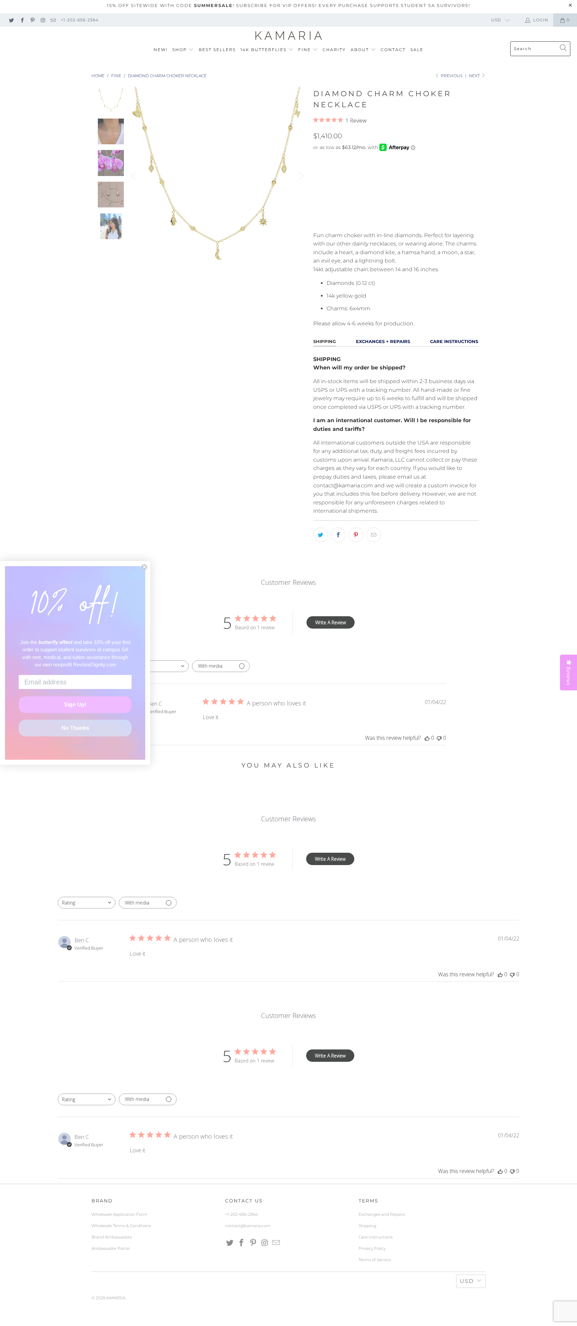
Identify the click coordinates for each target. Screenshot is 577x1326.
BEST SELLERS (217, 49)
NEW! (161, 49)
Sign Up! (75, 704)
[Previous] (134, 176)
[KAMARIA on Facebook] (21, 19)
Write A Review (330, 622)
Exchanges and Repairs (382, 1214)
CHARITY (334, 49)
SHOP (180, 49)
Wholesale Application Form (119, 1214)
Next (475, 75)
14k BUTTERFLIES (264, 49)
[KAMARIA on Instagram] (42, 19)
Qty (318, 172)
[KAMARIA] (288, 35)
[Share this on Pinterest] (356, 534)
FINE (305, 49)
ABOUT (361, 49)
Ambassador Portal (110, 1248)
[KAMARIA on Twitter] (11, 19)
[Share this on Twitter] (320, 534)
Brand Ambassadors (111, 1236)
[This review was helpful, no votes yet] (427, 737)
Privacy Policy (372, 1248)
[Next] (300, 176)
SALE (416, 49)
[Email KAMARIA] (53, 19)
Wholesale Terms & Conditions (121, 1225)
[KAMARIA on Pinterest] (32, 19)
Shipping (367, 1225)
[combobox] (160, 666)
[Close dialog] (144, 567)
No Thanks (75, 728)
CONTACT (393, 49)
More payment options (436, 221)
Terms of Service (375, 1259)
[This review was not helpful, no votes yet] (439, 737)
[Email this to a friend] (373, 534)
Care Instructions (376, 1236)
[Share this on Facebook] (338, 534)
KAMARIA (116, 1297)
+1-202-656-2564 (80, 19)
